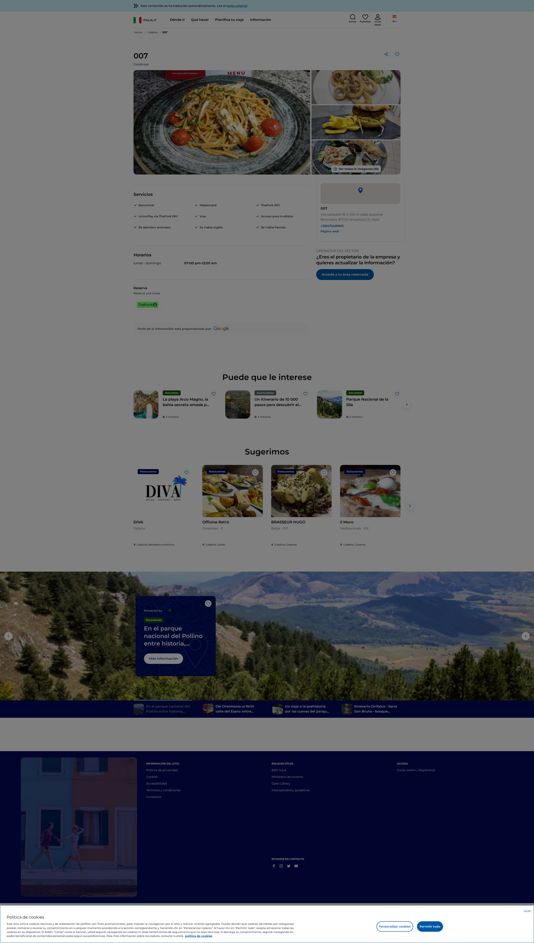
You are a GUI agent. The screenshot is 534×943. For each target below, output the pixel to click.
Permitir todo (429, 926)
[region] (267, 924)
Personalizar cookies (395, 926)
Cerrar (527, 910)
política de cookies (198, 936)
